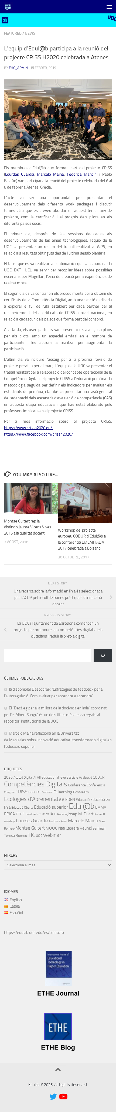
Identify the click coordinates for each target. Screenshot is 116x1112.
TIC (31, 835)
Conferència (96, 785)
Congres (9, 792)
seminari (99, 828)
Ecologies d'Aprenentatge (34, 799)
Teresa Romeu (15, 835)
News (30, 33)
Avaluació (85, 777)
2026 (8, 777)
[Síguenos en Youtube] (63, 1096)
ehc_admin (18, 68)
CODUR (99, 777)
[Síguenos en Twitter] (53, 1096)
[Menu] (109, 6)
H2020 (44, 814)
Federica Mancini (82, 174)
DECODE (34, 792)
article (73, 777)
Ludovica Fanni (58, 821)
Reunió (86, 828)
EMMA (100, 807)
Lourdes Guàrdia (19, 174)
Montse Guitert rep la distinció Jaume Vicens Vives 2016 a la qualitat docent (27, 527)
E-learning (62, 791)
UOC (39, 836)
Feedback (31, 814)
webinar (52, 835)
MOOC (51, 828)
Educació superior (51, 807)
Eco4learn (81, 792)
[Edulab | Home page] (10, 6)
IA (51, 814)
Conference (77, 785)
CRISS (21, 792)
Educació (83, 799)
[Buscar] (103, 655)
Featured (13, 33)
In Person (60, 814)
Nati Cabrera (68, 828)
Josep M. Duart (80, 814)
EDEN (70, 799)
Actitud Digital (23, 777)
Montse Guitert (30, 828)
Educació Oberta (22, 807)
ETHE (20, 814)
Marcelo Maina (50, 174)
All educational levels (52, 777)
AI (34, 777)
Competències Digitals (35, 784)
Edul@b (81, 806)
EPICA (9, 813)
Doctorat (47, 792)
